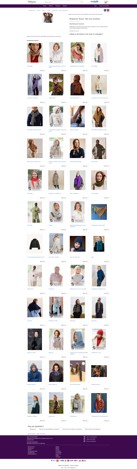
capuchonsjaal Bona (74, 98)
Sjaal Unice (94, 320)
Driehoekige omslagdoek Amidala (99, 129)
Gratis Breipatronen (32, 454)
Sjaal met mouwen (74, 129)
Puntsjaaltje (30, 66)
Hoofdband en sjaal (53, 320)
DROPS (57, 448)
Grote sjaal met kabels (54, 257)
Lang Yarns (58, 454)
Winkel (51, 6)
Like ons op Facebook (92, 437)
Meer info (42, 70)
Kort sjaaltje (30, 193)
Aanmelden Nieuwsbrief (32, 442)
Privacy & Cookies (74, 465)
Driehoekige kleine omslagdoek (77, 66)
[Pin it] (107, 10)
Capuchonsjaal (95, 193)
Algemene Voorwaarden (63, 465)
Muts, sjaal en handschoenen (34, 161)
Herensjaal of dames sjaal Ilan (34, 129)
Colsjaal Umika (52, 98)
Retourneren (31, 448)
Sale (95, 6)
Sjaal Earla (72, 320)
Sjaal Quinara (95, 161)
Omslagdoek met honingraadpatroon (100, 416)
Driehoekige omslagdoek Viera (98, 289)
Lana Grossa (59, 452)
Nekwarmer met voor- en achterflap (78, 289)
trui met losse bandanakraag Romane (35, 257)
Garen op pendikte (104, 6)
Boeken (65, 6)
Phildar (57, 455)
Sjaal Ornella (52, 416)
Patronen (57, 6)
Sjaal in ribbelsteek (74, 193)
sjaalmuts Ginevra (31, 384)
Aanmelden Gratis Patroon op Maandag (36, 443)
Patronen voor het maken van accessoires (72, 429)
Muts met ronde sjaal (75, 257)
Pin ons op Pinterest (91, 441)
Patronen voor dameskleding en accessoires (49, 429)
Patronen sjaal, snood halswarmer (92, 429)
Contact (29, 449)
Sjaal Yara (51, 352)
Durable (57, 449)
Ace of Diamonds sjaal (75, 384)
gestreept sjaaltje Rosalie (75, 161)
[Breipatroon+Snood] (104, 10)
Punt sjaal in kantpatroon (33, 98)
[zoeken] (81, 2)
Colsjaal (50, 225)
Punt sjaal (29, 320)
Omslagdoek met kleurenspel (98, 225)
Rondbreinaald (31, 452)
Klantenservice (31, 446)
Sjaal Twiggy (94, 66)
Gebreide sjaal (73, 416)
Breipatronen (33, 429)
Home (44, 6)
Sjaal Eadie (29, 225)
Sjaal (93, 257)
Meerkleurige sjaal (96, 384)
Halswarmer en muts (96, 352)
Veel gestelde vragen (32, 451)
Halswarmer (51, 289)
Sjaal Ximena (30, 289)
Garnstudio (58, 451)
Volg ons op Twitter (91, 439)
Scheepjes (58, 456)
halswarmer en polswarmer (55, 193)
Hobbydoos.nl (32, 10)
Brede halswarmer (53, 384)
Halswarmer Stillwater (32, 416)
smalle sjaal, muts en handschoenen (100, 98)
